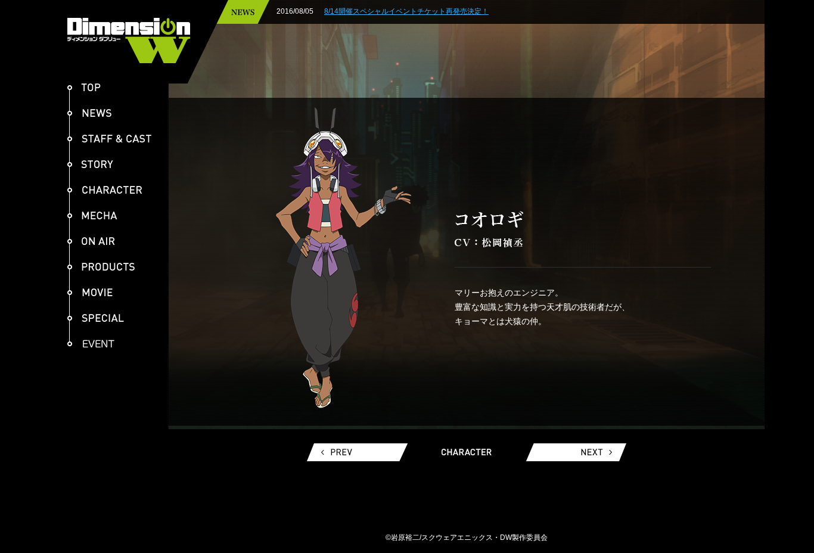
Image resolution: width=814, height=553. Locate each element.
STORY (90, 164)
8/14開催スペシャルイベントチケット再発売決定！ (406, 11)
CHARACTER (104, 190)
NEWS (89, 113)
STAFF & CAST (109, 138)
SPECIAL (95, 318)
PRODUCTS (101, 267)
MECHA (92, 215)
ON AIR (91, 241)
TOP (84, 87)
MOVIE (90, 292)
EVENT (95, 343)
